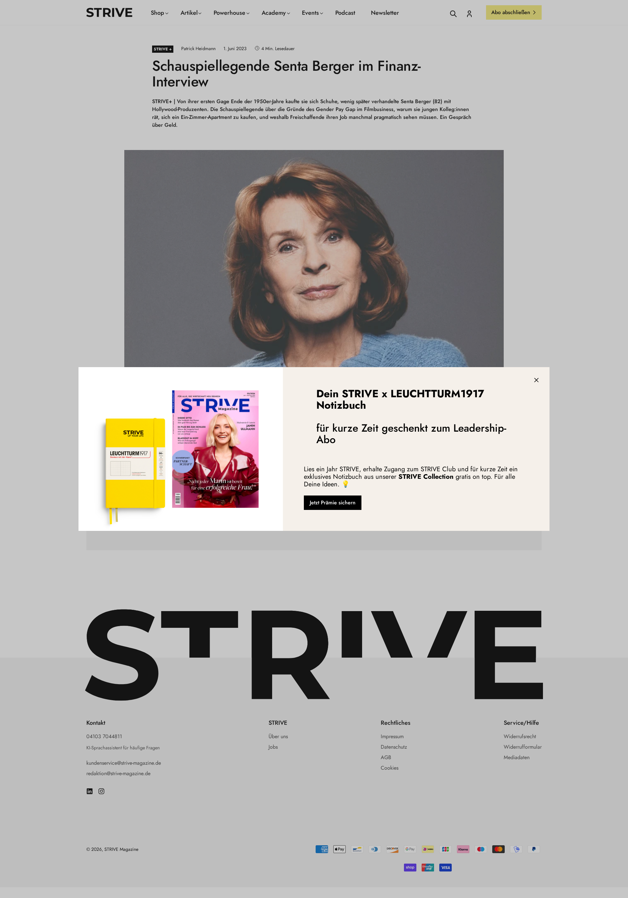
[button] (536, 380)
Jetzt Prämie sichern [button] (333, 502)
